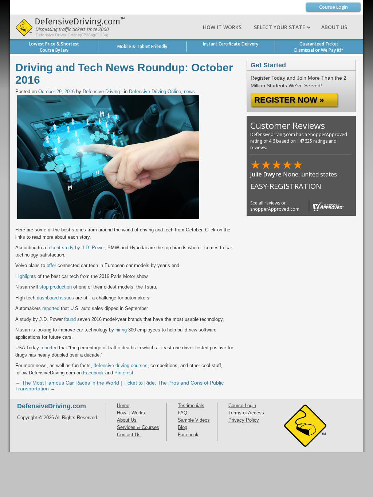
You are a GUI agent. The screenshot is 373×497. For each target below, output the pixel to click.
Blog (182, 427)
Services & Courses (138, 427)
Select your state (280, 27)
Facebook (188, 434)
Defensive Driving (101, 91)
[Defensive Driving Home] (68, 27)
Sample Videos (194, 420)
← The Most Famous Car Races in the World (67, 383)
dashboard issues (55, 298)
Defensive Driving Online (155, 91)
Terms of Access (246, 413)
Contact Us (129, 434)
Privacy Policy (243, 420)
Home (123, 405)
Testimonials (191, 405)
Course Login (333, 7)
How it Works (222, 27)
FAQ (182, 413)
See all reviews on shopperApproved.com (274, 206)
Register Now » (289, 99)
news (189, 91)
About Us (334, 27)
